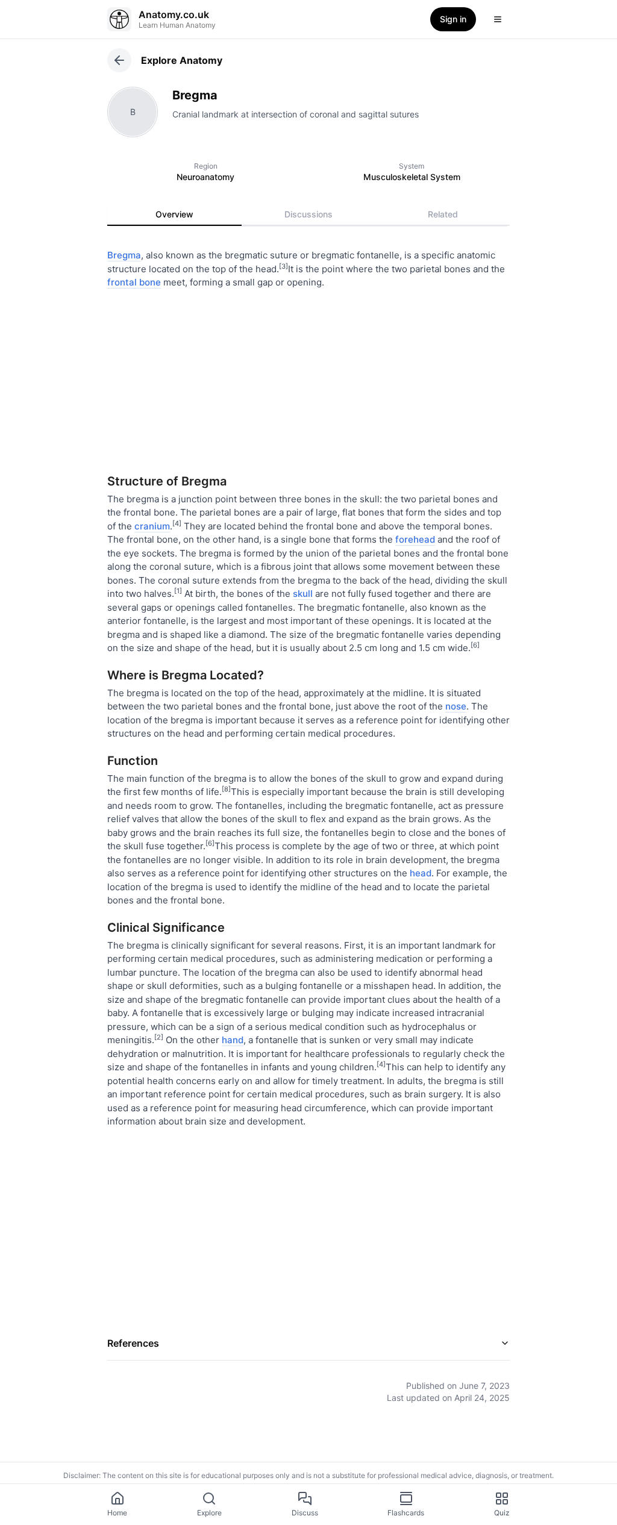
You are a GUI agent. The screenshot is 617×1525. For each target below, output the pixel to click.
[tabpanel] (308, 817)
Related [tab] (443, 214)
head (420, 873)
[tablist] (308, 214)
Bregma (124, 255)
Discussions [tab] (308, 214)
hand (232, 1040)
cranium (152, 526)
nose (455, 706)
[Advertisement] (308, 377)
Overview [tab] (174, 214)
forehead (415, 539)
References (133, 1343)
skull (303, 593)
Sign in (453, 19)
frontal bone (134, 282)
